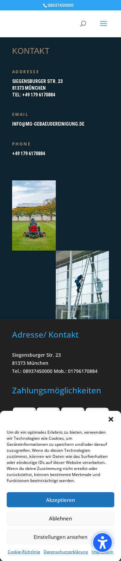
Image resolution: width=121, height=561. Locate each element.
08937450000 (61, 5)
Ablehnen (60, 518)
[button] (102, 542)
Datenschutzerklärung (66, 552)
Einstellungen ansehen (60, 536)
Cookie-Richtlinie (24, 552)
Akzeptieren (60, 500)
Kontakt (31, 50)
